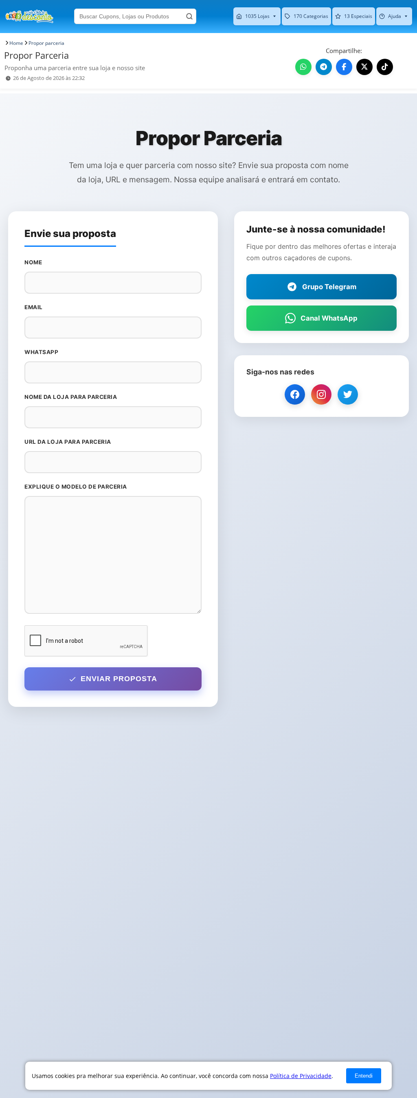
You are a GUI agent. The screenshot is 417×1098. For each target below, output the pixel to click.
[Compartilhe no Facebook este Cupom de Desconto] (344, 67)
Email (33, 307)
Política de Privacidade (300, 1076)
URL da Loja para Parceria (67, 441)
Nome (33, 262)
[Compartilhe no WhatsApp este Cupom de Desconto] (303, 67)
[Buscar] (189, 16)
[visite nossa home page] (29, 16)
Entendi (364, 1076)
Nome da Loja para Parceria (70, 397)
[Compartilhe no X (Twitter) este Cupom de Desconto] (364, 67)
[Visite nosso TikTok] (385, 67)
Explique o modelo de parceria (75, 486)
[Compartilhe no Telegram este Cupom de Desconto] (324, 67)
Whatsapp (41, 352)
